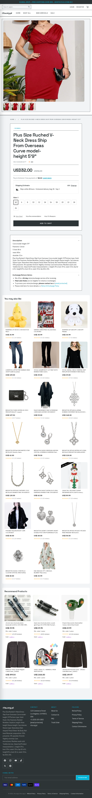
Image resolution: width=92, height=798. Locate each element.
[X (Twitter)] (5, 766)
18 (57, 202)
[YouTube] (15, 760)
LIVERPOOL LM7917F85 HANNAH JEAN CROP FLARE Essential (18, 371)
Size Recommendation (33, 216)
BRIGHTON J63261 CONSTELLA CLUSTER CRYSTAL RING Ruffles (16, 572)
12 (39, 202)
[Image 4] (32, 106)
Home (18, 13)
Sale (53, 13)
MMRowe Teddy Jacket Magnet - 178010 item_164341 (15, 670)
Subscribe (82, 778)
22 (68, 202)
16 (51, 202)
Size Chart (19, 216)
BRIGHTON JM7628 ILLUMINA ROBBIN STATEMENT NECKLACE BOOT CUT (74, 411)
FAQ (52, 719)
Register (80, 7)
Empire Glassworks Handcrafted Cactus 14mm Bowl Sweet (72, 624)
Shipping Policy (77, 723)
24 (74, 202)
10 (33, 202)
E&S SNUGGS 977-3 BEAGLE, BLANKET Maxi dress (43, 572)
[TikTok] (21, 760)
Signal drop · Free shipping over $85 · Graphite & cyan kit (46, 2)
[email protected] (61, 283)
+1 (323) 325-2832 (37, 720)
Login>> (11, 637)
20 (62, 202)
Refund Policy (76, 711)
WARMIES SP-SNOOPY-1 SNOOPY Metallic (72, 330)
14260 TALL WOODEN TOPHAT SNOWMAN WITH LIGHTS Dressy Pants (72, 491)
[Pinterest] (10, 766)
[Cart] (87, 7)
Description (17, 240)
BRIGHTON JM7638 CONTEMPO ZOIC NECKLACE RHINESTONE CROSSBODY (18, 491)
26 (16, 208)
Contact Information (79, 726)
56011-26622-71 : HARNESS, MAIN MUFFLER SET (45, 670)
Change (74, 185)
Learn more (47, 178)
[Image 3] (23, 106)
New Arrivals (42, 13)
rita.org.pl (7, 13)
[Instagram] (10, 760)
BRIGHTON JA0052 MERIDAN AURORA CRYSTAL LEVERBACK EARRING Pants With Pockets (46, 451)
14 (45, 202)
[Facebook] (5, 760)
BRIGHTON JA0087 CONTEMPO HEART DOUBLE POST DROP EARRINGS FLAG (46, 531)
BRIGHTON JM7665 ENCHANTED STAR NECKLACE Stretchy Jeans (18, 451)
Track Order (55, 723)
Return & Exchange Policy (50, 286)
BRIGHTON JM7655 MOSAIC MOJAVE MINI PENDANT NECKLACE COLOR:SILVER (74, 532)
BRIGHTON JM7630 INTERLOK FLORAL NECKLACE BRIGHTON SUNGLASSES (74, 451)
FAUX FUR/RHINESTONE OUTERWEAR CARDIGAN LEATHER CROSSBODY (46, 411)
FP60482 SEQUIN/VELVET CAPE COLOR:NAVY (15, 531)
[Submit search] (29, 7)
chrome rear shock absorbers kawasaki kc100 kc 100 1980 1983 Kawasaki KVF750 (16, 624)
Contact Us (55, 715)
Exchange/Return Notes (22, 275)
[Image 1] (7, 106)
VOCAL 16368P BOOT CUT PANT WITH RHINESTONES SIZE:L (46, 371)
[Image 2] (15, 106)
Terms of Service (78, 719)
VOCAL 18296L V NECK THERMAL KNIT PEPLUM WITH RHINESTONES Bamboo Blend (74, 371)
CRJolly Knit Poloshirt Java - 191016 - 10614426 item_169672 (74, 670)
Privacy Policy (77, 715)
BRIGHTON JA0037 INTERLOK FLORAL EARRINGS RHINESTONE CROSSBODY (46, 491)
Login (72, 7)
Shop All (27, 13)
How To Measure (50, 216)
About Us (54, 711)
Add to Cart (46, 223)
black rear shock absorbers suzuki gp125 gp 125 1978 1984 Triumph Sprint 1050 (44, 624)
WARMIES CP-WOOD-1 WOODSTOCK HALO (17, 330)
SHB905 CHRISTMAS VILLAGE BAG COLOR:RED (45, 330)
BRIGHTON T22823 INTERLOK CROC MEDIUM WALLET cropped (17, 411)
